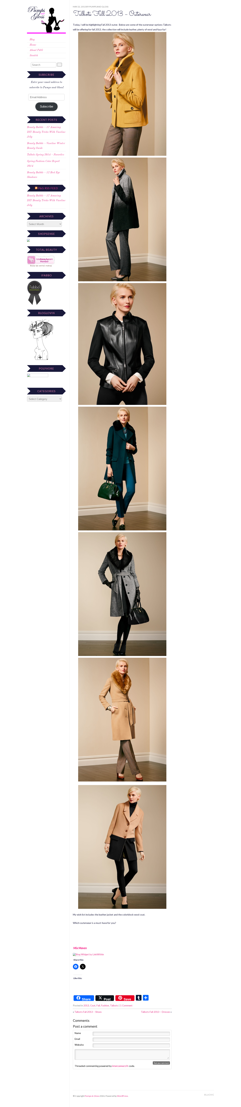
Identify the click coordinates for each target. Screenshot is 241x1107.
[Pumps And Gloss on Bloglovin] (41, 360)
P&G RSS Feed (48, 188)
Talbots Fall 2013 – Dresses (155, 1011)
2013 (86, 1005)
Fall (98, 1005)
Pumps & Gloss (92, 1096)
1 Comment (126, 1005)
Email (77, 1039)
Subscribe (46, 106)
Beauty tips (34, 266)
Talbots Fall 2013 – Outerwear (112, 14)
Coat (92, 1005)
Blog (32, 39)
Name (78, 1033)
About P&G (36, 50)
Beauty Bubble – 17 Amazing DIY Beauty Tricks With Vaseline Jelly (46, 132)
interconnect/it (120, 1066)
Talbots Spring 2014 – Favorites (45, 154)
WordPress (122, 1096)
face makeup (47, 266)
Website (79, 1044)
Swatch (34, 55)
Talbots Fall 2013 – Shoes (88, 1011)
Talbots (114, 1005)
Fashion (105, 1005)
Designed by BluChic (209, 1095)
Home (33, 45)
